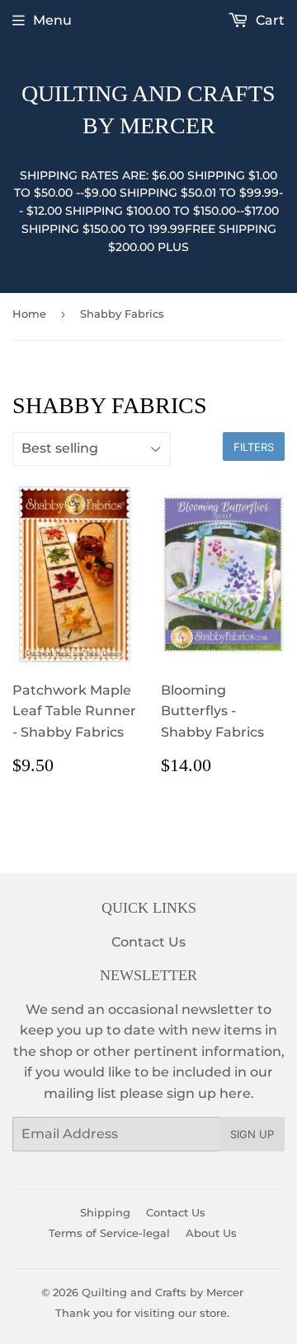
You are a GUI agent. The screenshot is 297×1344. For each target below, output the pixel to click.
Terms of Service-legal (109, 1232)
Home (29, 313)
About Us (211, 1232)
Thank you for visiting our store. (142, 1312)
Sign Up (252, 1134)
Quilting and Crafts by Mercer (148, 109)
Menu (52, 20)
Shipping (105, 1212)
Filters (253, 446)
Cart (268, 20)
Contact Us (148, 942)
